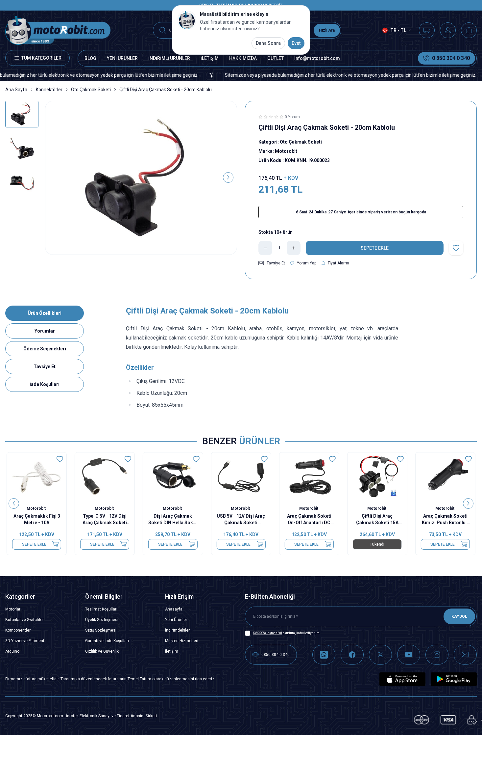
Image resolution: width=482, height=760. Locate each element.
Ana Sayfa (16, 89)
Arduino (12, 651)
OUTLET (275, 58)
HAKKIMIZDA (243, 58)
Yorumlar (45, 331)
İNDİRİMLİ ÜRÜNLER (169, 58)
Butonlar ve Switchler (24, 619)
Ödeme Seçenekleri (44, 348)
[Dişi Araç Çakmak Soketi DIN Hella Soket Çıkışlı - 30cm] (173, 476)
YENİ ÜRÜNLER (122, 58)
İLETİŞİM (210, 58)
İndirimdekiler (177, 630)
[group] (141, 178)
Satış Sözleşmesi (100, 630)
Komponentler (18, 630)
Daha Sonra (268, 43)
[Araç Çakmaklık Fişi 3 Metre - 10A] (36, 476)
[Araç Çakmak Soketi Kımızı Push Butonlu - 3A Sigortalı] (445, 476)
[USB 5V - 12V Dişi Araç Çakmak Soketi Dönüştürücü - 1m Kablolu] (241, 476)
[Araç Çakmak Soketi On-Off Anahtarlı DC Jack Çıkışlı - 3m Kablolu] (309, 476)
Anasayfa (173, 609)
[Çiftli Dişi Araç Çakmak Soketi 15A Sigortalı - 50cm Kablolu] (377, 476)
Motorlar (12, 609)
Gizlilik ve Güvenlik (102, 651)
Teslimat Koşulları (101, 609)
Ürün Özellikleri (44, 313)
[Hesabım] (448, 30)
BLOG (90, 58)
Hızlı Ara (327, 30)
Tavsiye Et (45, 366)
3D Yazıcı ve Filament (24, 640)
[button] (54, 177)
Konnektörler (49, 89)
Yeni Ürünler (176, 619)
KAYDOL (459, 616)
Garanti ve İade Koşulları (107, 640)
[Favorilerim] (427, 30)
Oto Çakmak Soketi (91, 89)
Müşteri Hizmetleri (181, 640)
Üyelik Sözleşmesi (101, 619)
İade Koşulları (45, 384)
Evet (296, 43)
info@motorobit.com (317, 58)
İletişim (171, 651)
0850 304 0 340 (275, 654)
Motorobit (37, 508)
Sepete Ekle (34, 544)
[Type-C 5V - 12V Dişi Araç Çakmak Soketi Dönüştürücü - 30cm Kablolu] (104, 476)
